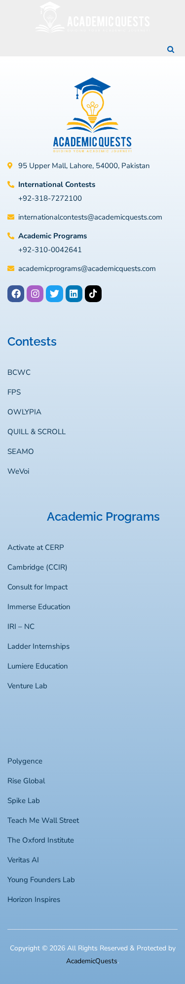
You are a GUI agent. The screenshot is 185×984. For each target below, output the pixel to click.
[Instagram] (35, 293)
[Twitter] (54, 293)
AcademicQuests (91, 961)
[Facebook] (15, 293)
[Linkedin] (74, 293)
